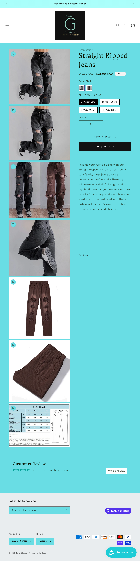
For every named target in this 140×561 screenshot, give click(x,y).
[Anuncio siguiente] (133, 4)
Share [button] (85, 255)
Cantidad (83, 117)
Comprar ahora (105, 146)
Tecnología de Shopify (38, 553)
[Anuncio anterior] (7, 4)
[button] (7, 25)
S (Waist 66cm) (88, 101)
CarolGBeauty (22, 553)
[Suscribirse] (66, 510)
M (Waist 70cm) (109, 101)
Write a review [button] (116, 471)
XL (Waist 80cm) (109, 109)
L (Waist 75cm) (88, 109)
